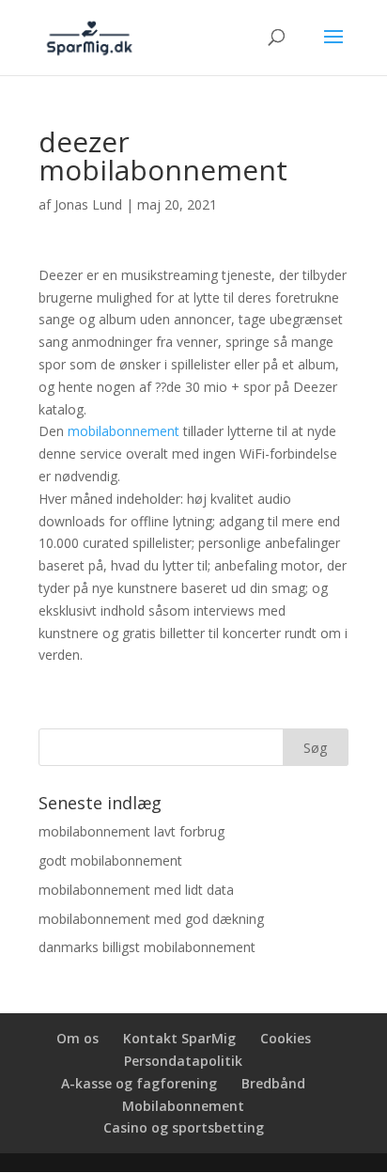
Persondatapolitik (183, 1061)
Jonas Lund (88, 204)
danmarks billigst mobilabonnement (147, 947)
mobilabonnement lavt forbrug (131, 831)
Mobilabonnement (183, 1106)
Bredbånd (273, 1083)
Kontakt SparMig (179, 1038)
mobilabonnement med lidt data (136, 890)
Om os (77, 1038)
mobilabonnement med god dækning (151, 919)
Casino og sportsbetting (183, 1127)
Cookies (285, 1038)
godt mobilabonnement (110, 860)
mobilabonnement (123, 431)
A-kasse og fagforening (139, 1083)
